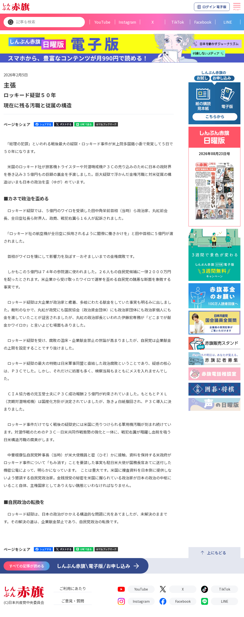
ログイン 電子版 (214, 6)
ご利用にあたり (72, 588)
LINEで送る (86, 124)
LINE (228, 22)
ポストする (65, 124)
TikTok (177, 22)
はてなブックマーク (106, 124)
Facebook (202, 22)
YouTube (102, 22)
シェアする (45, 124)
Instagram (127, 22)
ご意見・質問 (72, 601)
